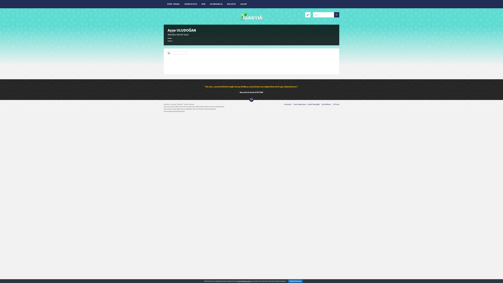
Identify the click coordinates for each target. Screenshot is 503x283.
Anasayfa (287, 104)
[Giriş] (307, 14)
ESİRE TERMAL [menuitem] (173, 4)
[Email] (251, 99)
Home (170, 41)
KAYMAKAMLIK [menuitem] (216, 4)
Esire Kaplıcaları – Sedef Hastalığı (306, 104)
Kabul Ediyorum (295, 281)
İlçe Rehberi (326, 104)
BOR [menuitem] (203, 4)
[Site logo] (252, 19)
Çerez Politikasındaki (244, 281)
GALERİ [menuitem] (243, 4)
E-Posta (336, 104)
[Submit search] (336, 14)
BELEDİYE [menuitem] (231, 4)
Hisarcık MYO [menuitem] (190, 4)
